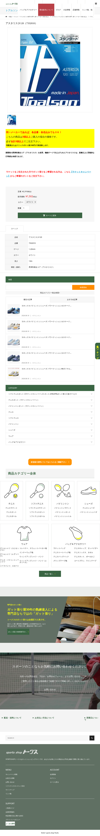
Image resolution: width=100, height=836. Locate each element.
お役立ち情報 (10, 778)
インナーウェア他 (26, 552)
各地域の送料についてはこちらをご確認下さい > (50, 462)
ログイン (53, 778)
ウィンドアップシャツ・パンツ (31, 556)
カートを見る (54, 782)
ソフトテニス (13, 418)
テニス (11, 412)
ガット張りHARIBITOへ (17, 632)
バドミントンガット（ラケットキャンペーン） (26, 406)
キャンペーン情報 (11, 774)
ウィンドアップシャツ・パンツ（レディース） (33, 561)
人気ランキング (97, 351)
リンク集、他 (87, 10)
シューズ (11, 430)
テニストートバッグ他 (61, 552)
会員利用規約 (10, 812)
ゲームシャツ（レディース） (9, 555)
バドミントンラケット (62, 508)
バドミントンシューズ (88, 512)
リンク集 (8, 794)
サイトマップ (10, 790)
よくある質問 (10, 824)
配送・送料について (12, 718)
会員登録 (53, 774)
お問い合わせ (50, 689)
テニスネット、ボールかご (84, 556)
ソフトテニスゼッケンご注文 (15, 786)
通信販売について (46, 10)
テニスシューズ (89, 508)
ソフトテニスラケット (37, 508)
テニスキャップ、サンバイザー (86, 548)
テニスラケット (11, 508)
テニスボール (11, 516)
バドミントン (13, 424)
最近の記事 (28, 299)
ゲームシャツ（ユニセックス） (9, 549)
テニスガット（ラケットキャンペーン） (23, 400)
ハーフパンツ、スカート (9, 566)
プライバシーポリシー (13, 820)
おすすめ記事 (72, 299)
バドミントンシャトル (62, 516)
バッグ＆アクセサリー (28, 10)
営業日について (91, 719)
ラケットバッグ (59, 548)
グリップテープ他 (60, 561)
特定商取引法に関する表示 (14, 816)
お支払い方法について (44, 718)
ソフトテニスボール (37, 516)
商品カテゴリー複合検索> (50, 293)
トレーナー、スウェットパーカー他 (33, 548)
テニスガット (11, 512)
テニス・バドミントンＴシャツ (9, 561)
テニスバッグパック (61, 556)
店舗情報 (76, 10)
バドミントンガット (62, 512)
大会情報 (66, 10)
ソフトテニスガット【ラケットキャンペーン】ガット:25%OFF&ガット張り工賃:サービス (42, 394)
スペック (14, 228)
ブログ (58, 10)
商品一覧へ (49, 574)
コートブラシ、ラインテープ (85, 561)
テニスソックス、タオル (83, 552)
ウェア (11, 436)
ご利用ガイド (10, 808)
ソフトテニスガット (37, 512)
